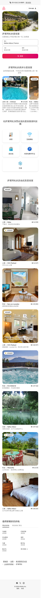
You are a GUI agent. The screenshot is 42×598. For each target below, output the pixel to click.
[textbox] (11, 50)
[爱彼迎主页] (3, 8)
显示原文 (28, 2)
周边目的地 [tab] (5, 525)
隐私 (18, 588)
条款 (22, 588)
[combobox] (20, 43)
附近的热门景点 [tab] (17, 525)
